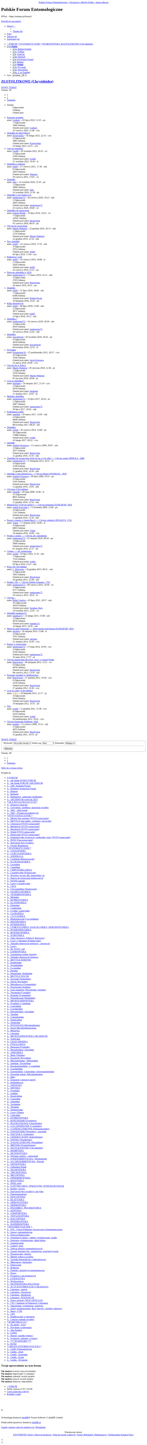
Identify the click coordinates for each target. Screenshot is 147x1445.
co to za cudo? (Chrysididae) (20, 690)
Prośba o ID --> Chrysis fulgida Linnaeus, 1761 (28, 582)
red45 (15, 166)
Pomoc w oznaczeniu (16, 644)
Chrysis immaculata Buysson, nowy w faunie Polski (30, 659)
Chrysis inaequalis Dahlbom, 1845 (22, 721)
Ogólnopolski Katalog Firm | (121, 1435)
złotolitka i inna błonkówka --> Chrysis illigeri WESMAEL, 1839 (36, 474)
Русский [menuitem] (22, 67)
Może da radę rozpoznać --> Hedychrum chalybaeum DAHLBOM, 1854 (40, 628)
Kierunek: (60, 743)
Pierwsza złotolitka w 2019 (19, 272)
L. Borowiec (18, 569)
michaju (16, 631)
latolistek (17, 383)
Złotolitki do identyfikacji (18, 133)
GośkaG (16, 120)
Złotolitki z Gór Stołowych (19, 195)
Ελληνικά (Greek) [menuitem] (25, 59)
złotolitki (11, 443)
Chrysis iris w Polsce (16, 365)
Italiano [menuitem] (20, 62)
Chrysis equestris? (15, 148)
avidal (15, 430)
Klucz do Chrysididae (17, 567)
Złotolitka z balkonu (16, 164)
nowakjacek (18, 337)
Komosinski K (19, 352)
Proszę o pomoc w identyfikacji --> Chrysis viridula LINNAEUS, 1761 (39, 520)
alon (15, 182)
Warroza (33, 174)
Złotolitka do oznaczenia (18, 210)
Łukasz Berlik (19, 213)
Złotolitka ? (12, 319)
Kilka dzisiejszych (15, 303)
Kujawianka (18, 135)
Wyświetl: (8, 743)
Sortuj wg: (37, 743)
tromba (16, 724)
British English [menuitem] (24, 49)
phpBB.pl (36, 1422)
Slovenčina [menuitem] (23, 70)
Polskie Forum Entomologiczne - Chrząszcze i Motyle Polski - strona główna (73, 2)
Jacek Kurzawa (37, 360)
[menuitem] (18, 31)
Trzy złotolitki (13, 241)
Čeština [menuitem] (21, 51)
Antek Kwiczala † (20, 507)
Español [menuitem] (26, 72)
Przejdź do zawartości (11, 21)
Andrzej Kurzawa (20, 445)
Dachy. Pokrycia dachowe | (39, 1435)
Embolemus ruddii (15, 412)
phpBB (25, 1417)
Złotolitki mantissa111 (17, 613)
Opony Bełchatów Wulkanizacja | (92, 1435)
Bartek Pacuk (36, 298)
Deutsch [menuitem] (21, 57)
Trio (9, 706)
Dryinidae (11, 350)
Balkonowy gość (14, 257)
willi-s (15, 693)
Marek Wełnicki (20, 228)
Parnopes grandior (15, 117)
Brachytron (35, 221)
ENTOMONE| (20, 1435)
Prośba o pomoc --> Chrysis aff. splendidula (27, 536)
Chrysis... (11, 598)
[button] (11, 100)
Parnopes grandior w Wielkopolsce (22, 675)
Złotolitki (11, 179)
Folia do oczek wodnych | (64, 1435)
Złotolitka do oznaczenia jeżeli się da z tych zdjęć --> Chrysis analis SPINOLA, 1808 (45, 458)
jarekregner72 (19, 197)
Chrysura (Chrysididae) (17, 489)
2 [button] (7, 97)
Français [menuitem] (21, 54)
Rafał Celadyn (19, 600)
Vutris (15, 523)
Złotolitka (11, 334)
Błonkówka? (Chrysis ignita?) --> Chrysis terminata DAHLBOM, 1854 (39, 505)
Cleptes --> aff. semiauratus (19, 551)
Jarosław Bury (36, 608)
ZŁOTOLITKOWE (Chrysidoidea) (27, 81)
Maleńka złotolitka (15, 396)
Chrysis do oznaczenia (17, 226)
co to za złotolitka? (15, 381)
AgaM (15, 151)
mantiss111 (18, 616)
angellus (16, 414)
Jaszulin (16, 492)
